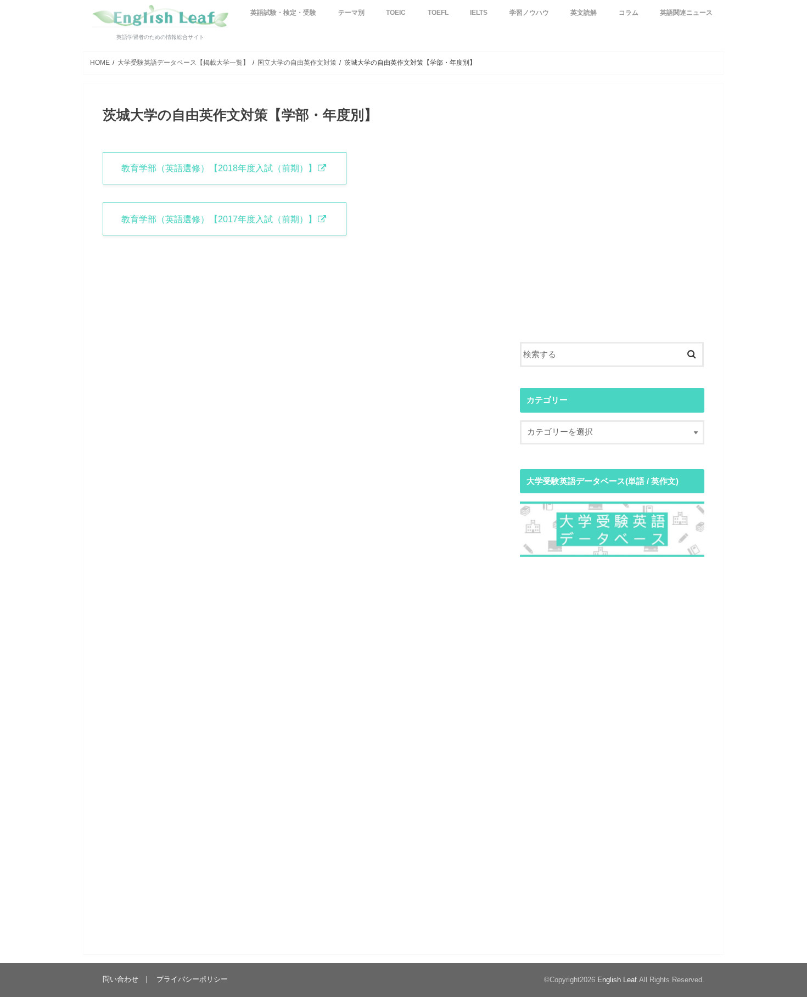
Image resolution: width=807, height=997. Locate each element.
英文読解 (583, 12)
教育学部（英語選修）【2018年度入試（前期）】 (219, 168)
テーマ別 (351, 12)
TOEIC (396, 12)
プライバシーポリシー (192, 980)
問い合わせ (120, 980)
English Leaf (617, 980)
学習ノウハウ (529, 12)
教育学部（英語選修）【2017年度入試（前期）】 (219, 219)
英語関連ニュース (686, 12)
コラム (628, 12)
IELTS (478, 12)
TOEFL (438, 12)
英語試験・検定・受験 (283, 12)
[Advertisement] (612, 228)
